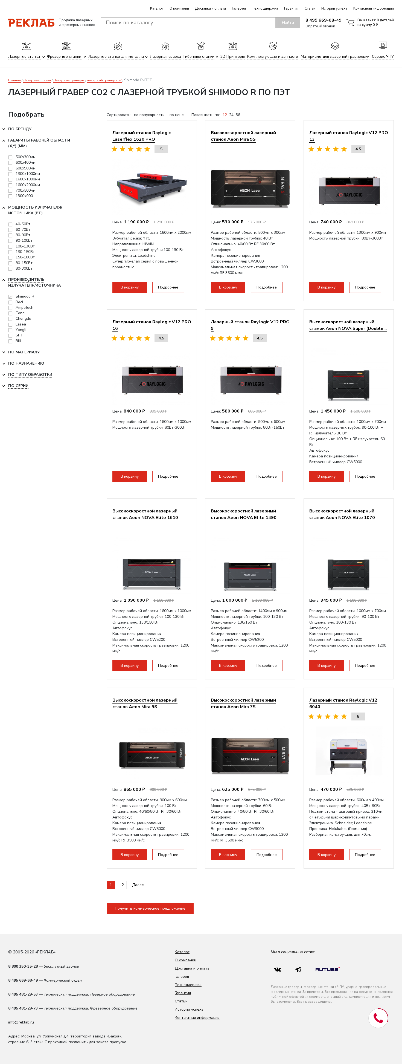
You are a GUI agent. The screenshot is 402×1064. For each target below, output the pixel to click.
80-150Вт (24, 263)
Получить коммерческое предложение (150, 908)
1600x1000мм (28, 179)
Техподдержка (265, 8)
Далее (138, 884)
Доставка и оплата (210, 8)
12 (225, 114)
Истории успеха (334, 8)
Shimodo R (25, 296)
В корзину (130, 287)
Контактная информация (373, 8)
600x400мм (26, 162)
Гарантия (291, 8)
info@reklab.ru (21, 1022)
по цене (177, 114)
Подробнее (168, 287)
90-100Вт (24, 240)
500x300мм (26, 157)
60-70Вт (23, 229)
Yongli (21, 329)
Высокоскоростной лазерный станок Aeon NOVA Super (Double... (348, 325)
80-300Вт (24, 268)
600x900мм (26, 168)
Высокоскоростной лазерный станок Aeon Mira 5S (243, 135)
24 (231, 114)
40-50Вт (23, 224)
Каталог (157, 8)
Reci (19, 302)
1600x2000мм (28, 185)
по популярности (149, 114)
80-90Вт (23, 235)
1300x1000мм (28, 173)
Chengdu (23, 318)
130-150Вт (25, 251)
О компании (179, 8)
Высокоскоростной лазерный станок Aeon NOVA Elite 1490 (243, 514)
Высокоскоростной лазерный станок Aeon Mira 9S (144, 703)
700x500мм (26, 190)
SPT (19, 335)
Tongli (21, 313)
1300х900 (24, 195)
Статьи (310, 8)
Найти (288, 22)
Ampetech (24, 307)
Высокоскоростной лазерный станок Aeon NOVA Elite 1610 (145, 514)
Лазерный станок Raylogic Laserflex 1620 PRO (141, 135)
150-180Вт (25, 257)
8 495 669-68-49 (323, 20)
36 (238, 114)
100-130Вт (25, 246)
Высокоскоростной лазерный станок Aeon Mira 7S (243, 703)
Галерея (239, 8)
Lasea (21, 324)
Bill (18, 341)
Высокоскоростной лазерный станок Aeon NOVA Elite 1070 (342, 514)
